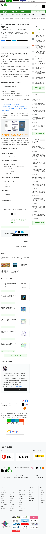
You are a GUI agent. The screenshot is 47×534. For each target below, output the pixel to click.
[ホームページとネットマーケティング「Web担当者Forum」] (34, 517)
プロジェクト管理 (4, 504)
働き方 (20, 506)
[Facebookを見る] (34, 468)
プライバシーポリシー (7, 477)
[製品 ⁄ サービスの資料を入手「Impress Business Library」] (34, 524)
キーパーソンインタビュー (33, 492)
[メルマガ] (23, 401)
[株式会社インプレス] (5, 524)
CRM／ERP (12, 500)
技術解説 (42, 490)
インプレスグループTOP (39, 477)
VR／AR (2, 502)
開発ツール (12, 496)
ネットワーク (18, 14)
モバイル (2, 500)
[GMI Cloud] (23, 457)
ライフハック (3, 510)
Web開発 (20, 496)
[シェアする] (16, 232)
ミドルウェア (3, 494)
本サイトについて (6, 475)
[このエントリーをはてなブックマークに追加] (22, 232)
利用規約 (37, 475)
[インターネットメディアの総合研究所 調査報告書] (16, 521)
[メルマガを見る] (32, 468)
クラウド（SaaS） (12, 498)
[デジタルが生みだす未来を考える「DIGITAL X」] (16, 527)
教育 (11, 510)
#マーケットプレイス (20, 220)
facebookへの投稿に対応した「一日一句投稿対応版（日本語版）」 (15, 106)
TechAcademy (43, 500)
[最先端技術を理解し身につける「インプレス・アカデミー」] (34, 527)
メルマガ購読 (15, 6)
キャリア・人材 (12, 508)
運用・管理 (21, 502)
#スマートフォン (14, 220)
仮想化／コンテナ (35, 14)
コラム (42, 498)
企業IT (16, 1)
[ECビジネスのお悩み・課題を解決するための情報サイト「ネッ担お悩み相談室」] (16, 531)
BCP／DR (20, 504)
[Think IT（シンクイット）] (6, 471)
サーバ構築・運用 (32, 498)
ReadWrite (42, 502)
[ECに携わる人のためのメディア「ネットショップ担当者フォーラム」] (25, 524)
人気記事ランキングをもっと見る (39, 88)
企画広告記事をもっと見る (39, 223)
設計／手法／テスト (22, 494)
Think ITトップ (3, 18)
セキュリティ (12, 506)
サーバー (12, 14)
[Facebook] (26, 401)
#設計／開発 (13, 222)
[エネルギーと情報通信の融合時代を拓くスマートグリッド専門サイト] (16, 524)
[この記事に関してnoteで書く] (24, 232)
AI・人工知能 (12, 502)
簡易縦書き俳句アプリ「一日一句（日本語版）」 (11, 104)
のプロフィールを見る (15, 389)
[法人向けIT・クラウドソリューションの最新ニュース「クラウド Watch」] (25, 521)
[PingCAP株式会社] (7, 457)
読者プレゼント (25, 6)
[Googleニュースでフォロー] (40, 468)
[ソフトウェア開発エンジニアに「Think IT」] (25, 517)
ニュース (42, 488)
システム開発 (12, 492)
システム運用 (12, 504)
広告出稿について (37, 6)
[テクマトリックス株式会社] (39, 456)
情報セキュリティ (31, 496)
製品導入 (23, 1)
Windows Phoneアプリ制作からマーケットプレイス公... (23, 18)
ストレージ (24, 14)
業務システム (31, 490)
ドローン (32, 1)
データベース (12, 494)
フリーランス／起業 (22, 508)
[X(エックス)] (23, 404)
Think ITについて (31, 6)
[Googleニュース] (26, 404)
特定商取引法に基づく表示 (18, 477)
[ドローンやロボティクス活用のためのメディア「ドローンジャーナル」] (25, 527)
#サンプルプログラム (22, 219)
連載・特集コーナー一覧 (9, 18)
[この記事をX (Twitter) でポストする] (19, 232)
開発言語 (2, 496)
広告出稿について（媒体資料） (18, 475)
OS (19, 492)
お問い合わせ (27, 475)
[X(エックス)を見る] (37, 468)
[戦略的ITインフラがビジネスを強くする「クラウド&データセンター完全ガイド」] (16, 517)
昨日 (34, 29)
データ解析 (21, 498)
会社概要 (26, 477)
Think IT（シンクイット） (5, 4)
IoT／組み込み (42, 14)
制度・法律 (21, 510)
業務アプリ (3, 498)
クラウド (29, 14)
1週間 (39, 29)
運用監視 (2, 506)
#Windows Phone (14, 219)
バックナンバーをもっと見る (16, 355)
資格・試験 (3, 508)
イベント (42, 496)
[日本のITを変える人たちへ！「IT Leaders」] (34, 521)
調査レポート (31, 494)
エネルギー (29, 1)
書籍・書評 (42, 492)
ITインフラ (8, 14)
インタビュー (43, 494)
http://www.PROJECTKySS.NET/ (15, 386)
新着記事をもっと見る (40, 133)
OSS (20, 500)
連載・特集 (2, 14)
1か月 (43, 29)
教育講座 (34, 1)
